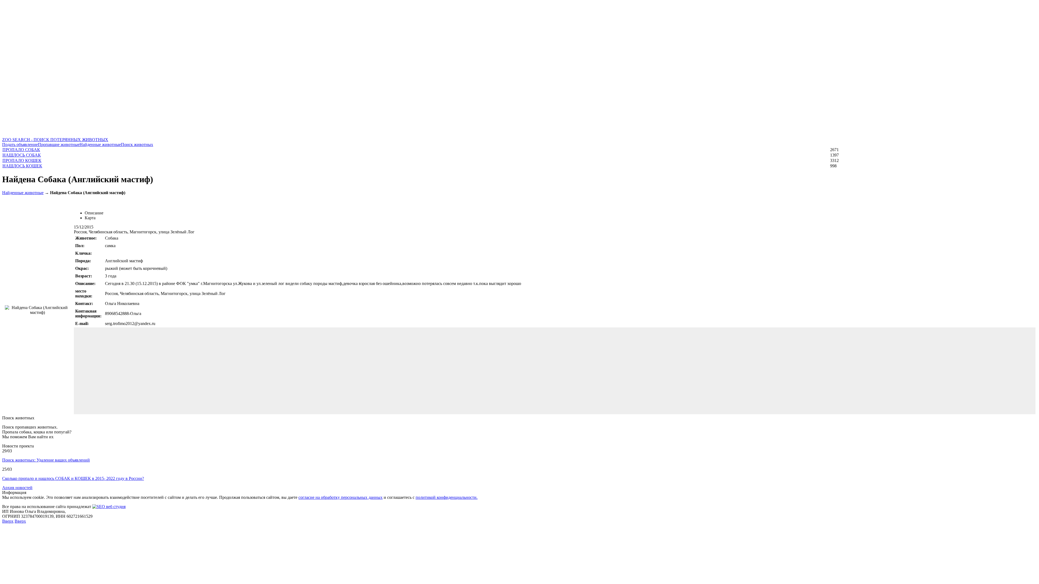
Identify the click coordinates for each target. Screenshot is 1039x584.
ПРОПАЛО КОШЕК (21, 160)
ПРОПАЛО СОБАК (21, 149)
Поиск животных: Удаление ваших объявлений (46, 460)
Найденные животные (100, 144)
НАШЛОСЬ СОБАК (21, 155)
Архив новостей (17, 487)
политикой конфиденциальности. (447, 497)
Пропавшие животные (59, 144)
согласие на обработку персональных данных (340, 497)
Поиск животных (137, 144)
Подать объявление (20, 144)
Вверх (8, 521)
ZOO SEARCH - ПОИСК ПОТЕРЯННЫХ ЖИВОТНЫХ (55, 139)
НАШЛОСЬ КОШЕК (22, 166)
